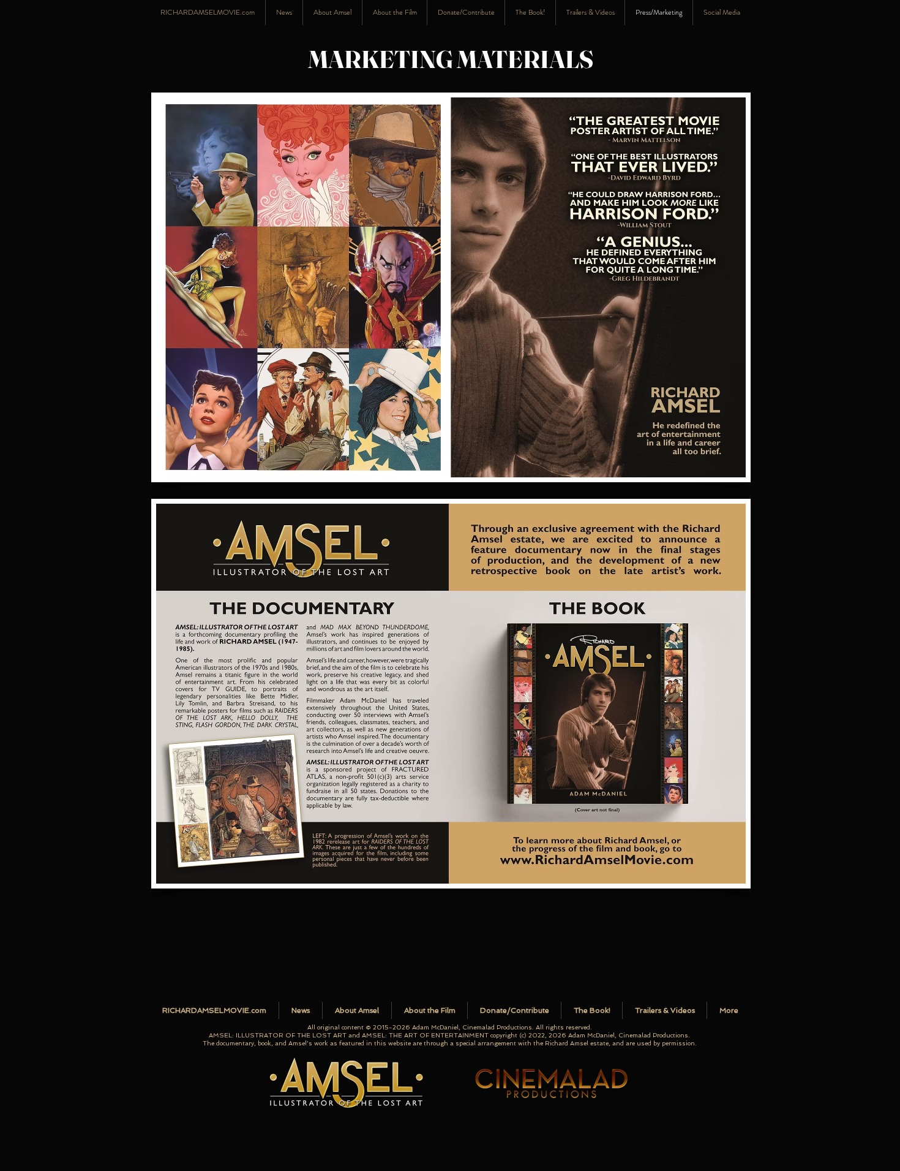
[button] (721, 12)
